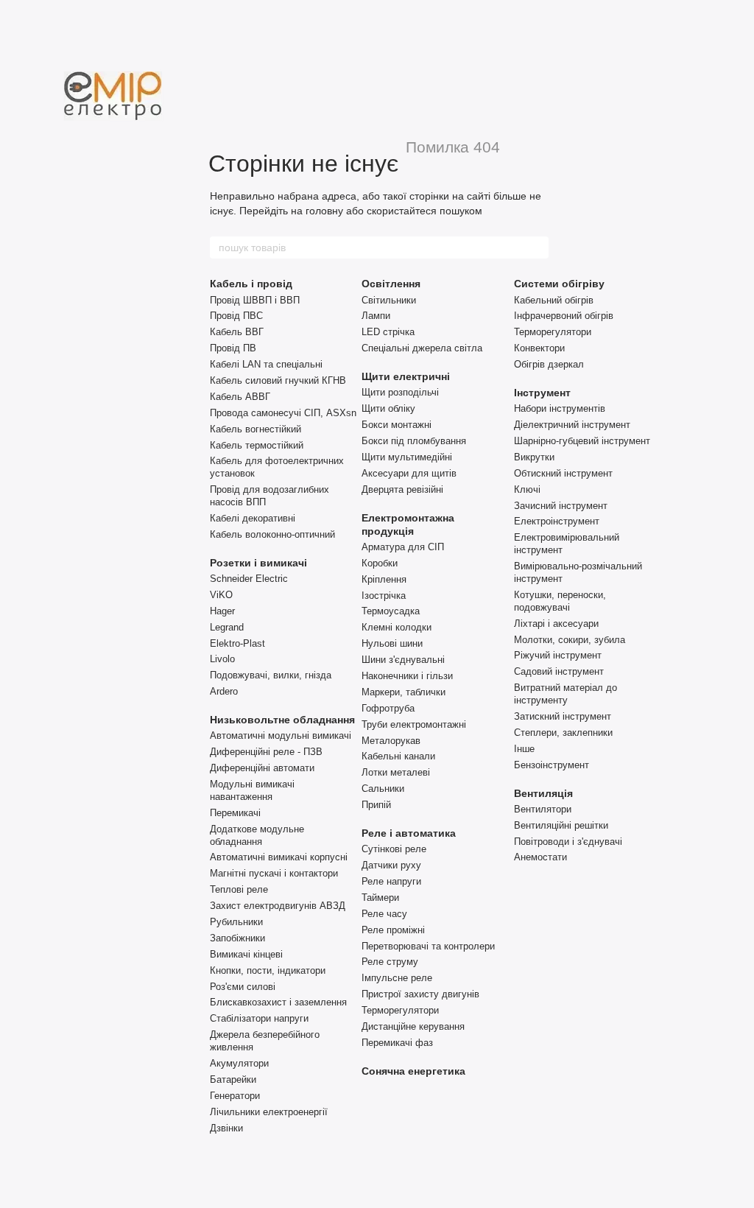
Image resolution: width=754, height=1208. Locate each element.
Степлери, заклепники (563, 732)
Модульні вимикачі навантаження (252, 790)
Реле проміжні (393, 929)
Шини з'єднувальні (403, 659)
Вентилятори (542, 809)
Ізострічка (384, 595)
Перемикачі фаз (397, 1042)
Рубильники (236, 921)
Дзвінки (226, 1128)
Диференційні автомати (262, 767)
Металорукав (391, 740)
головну (324, 211)
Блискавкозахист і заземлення (278, 1002)
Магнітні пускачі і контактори (274, 873)
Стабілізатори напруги (259, 1018)
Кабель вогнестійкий (255, 429)
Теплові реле (239, 889)
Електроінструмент (556, 521)
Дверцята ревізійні (402, 489)
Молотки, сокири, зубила (569, 639)
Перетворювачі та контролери (428, 946)
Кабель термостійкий (256, 445)
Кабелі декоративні (252, 518)
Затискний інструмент (562, 716)
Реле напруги (391, 881)
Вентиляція (543, 793)
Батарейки (233, 1079)
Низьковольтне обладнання (282, 720)
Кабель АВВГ (240, 396)
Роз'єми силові (242, 986)
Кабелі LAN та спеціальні (266, 364)
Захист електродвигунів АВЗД (277, 905)
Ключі (527, 489)
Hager (222, 611)
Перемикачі (235, 812)
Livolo (222, 658)
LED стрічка (388, 331)
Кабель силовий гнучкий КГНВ (278, 380)
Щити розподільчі (400, 392)
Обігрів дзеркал (549, 364)
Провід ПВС (236, 315)
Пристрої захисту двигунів (420, 994)
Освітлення (391, 283)
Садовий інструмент (559, 671)
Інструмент (542, 392)
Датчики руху (391, 865)
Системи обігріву (559, 283)
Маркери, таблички (403, 692)
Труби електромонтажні (414, 724)
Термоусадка (391, 611)
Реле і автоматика (409, 833)
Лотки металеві (396, 772)
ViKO (221, 594)
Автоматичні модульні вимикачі (280, 735)
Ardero (224, 691)
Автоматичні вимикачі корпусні (279, 857)
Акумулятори (239, 1063)
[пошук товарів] (537, 247)
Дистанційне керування (413, 1026)
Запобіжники (237, 938)
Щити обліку (388, 408)
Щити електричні (406, 376)
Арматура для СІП (403, 546)
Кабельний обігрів (553, 300)
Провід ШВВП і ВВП (255, 300)
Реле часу (384, 913)
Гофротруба (388, 708)
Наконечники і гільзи (407, 675)
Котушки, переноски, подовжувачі (560, 601)
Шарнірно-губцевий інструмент (582, 440)
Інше (524, 748)
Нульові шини (392, 643)
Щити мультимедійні (407, 457)
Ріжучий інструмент (558, 655)
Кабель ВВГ (237, 331)
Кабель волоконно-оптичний (272, 534)
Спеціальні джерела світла (422, 348)
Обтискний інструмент (563, 473)
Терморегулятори (400, 1010)
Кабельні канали (398, 756)
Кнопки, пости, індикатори (267, 970)
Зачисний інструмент (560, 505)
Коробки (380, 563)
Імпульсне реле (397, 977)
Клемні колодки (396, 627)
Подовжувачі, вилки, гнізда (270, 675)
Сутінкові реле (394, 848)
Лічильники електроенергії (269, 1111)
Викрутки (534, 457)
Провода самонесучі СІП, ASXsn (283, 412)
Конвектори (539, 348)
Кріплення (384, 579)
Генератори (235, 1095)
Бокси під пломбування (414, 440)
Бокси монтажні (396, 424)
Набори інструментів (559, 408)
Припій (376, 804)
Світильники (389, 300)
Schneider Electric (249, 578)
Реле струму (390, 961)
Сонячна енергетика (413, 1071)
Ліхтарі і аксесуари (556, 623)
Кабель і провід (251, 283)
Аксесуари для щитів (409, 473)
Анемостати (540, 857)
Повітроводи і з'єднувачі (568, 841)
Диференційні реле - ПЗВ (266, 751)
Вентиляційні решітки (561, 825)
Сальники (383, 788)
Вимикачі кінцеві (246, 954)
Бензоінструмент (551, 764)
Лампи (376, 315)
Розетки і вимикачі (258, 563)
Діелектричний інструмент (572, 424)
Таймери (380, 897)
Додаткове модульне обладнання (257, 835)
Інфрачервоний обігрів (563, 315)
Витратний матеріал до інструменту (565, 694)
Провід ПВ (233, 348)
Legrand (227, 627)
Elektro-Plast (237, 643)
